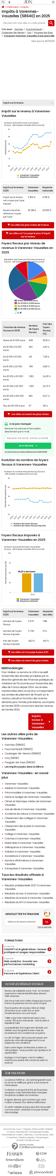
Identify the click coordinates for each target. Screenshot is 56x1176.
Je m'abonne (26, 446)
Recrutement (22, 1132)
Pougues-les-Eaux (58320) (20, 762)
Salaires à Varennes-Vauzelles (22, 788)
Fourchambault (34, 29)
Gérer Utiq (28, 1135)
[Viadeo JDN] (41, 1166)
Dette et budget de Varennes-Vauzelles (28, 797)
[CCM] (41, 1154)
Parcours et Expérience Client (21, 972)
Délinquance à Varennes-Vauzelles (25, 847)
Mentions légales (26, 1137)
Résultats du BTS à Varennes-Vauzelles (27, 902)
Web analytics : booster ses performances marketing (20, 961)
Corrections (12, 1137)
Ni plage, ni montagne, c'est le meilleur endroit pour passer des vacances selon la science (26, 1060)
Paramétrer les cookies (12, 1135)
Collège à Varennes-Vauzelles (22, 834)
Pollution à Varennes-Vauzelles (22, 851)
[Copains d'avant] (15, 1166)
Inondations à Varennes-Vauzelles (24, 856)
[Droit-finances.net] (41, 1160)
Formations (14, 940)
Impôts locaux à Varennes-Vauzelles (38, 721)
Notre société (38, 1129)
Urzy (29, 32)
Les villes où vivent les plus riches (30, 414)
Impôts (24, 7)
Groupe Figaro (42, 1137)
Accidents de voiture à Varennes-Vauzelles (29, 813)
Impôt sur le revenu (13, 103)
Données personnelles (39, 1132)
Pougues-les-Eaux (43, 32)
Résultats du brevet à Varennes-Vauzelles (29, 898)
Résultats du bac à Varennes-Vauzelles (27, 893)
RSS (52, 1135)
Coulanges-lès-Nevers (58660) (23, 753)
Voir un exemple (44, 927)
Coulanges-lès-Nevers (13, 32)
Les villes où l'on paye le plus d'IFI (29, 652)
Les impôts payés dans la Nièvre (24, 766)
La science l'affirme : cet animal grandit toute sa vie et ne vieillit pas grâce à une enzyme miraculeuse (28, 1082)
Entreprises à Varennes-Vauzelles (24, 868)
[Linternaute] (15, 1159)
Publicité (49, 1129)
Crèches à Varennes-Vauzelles (23, 838)
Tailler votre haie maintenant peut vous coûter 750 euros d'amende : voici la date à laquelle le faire (27, 1020)
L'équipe (27, 1129)
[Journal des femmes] (15, 1154)
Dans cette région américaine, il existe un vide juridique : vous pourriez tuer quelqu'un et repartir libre (28, 1050)
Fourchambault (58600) (19, 749)
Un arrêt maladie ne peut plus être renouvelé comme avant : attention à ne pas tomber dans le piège (27, 1109)
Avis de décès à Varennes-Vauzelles (25, 809)
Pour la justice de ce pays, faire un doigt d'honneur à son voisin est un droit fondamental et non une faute (25, 1010)
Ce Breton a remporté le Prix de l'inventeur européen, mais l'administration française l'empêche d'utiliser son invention (26, 1092)
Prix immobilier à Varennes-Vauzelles (26, 792)
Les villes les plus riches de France (30, 225)
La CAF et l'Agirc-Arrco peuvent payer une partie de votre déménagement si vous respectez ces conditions (26, 1040)
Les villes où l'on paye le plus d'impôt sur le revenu (30, 235)
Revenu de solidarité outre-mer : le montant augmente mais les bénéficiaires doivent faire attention (27, 993)
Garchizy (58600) (15, 744)
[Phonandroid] (41, 1172)
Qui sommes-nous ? (12, 1129)
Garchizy (18, 29)
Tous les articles (41, 1135)
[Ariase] (15, 1172)
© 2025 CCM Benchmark (28, 1140)
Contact (11, 1132)
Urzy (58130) (12, 758)
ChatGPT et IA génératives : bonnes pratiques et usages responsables (25, 949)
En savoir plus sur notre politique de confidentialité (26, 452)
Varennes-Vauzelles (16, 783)
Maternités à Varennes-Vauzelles (24, 843)
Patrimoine (12, 7)
